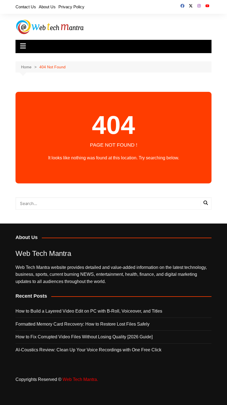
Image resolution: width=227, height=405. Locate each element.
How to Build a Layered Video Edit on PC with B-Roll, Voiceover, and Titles (89, 311)
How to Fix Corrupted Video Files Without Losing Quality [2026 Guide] (84, 336)
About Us (47, 6)
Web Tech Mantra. (80, 379)
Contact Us (26, 6)
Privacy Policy (71, 6)
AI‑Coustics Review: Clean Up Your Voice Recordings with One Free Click (88, 349)
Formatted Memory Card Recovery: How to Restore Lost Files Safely (82, 324)
